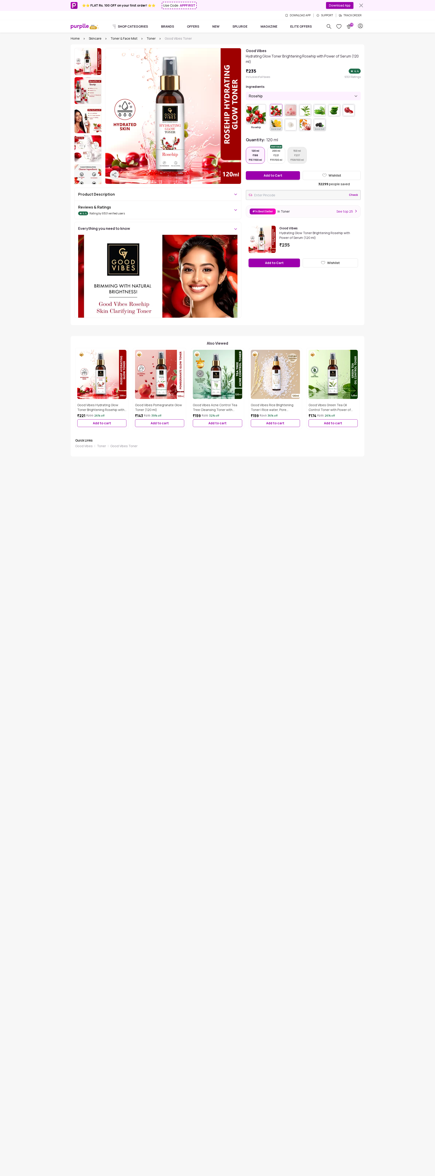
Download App (339, 5)
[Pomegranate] (348, 110)
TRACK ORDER (352, 15)
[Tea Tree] (319, 110)
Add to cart (102, 423)
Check (353, 195)
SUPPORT (327, 15)
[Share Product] (114, 174)
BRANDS (167, 26)
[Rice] (290, 124)
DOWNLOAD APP (300, 15)
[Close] (361, 5)
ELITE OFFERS (301, 26)
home (75, 38)
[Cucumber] (334, 110)
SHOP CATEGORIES (133, 26)
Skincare (95, 38)
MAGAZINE (269, 26)
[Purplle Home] (80, 26)
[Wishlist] (339, 26)
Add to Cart (273, 175)
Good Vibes (84, 446)
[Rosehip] (256, 114)
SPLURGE (239, 26)
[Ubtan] (305, 124)
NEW (216, 26)
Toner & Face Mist (124, 38)
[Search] (329, 26)
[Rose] (290, 110)
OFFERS (193, 26)
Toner (151, 38)
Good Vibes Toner (124, 446)
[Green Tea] (305, 110)
